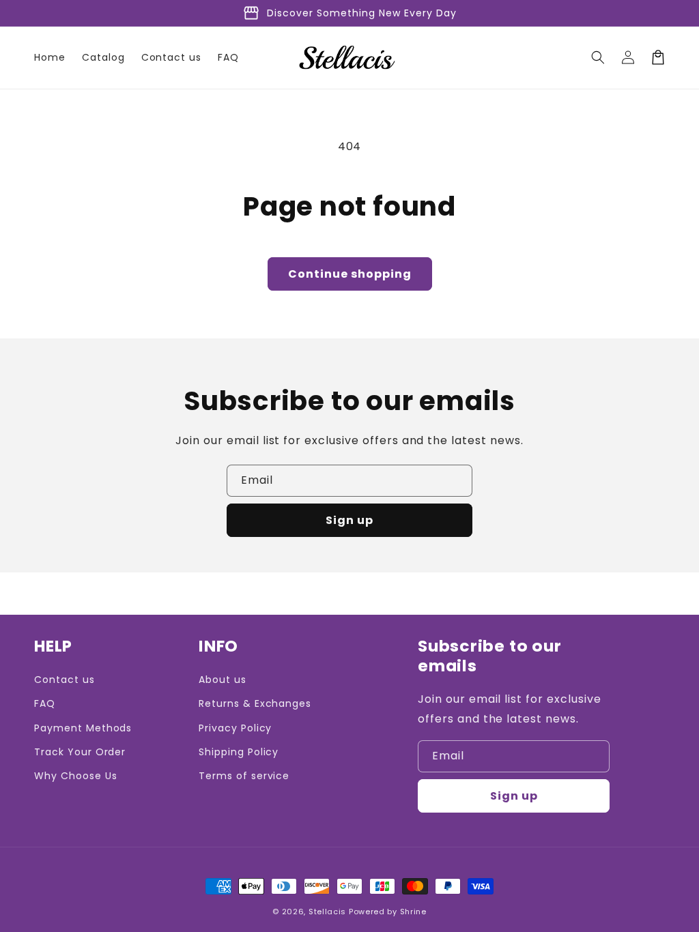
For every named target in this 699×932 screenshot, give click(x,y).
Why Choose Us (75, 776)
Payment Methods (83, 728)
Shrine (413, 911)
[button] (598, 57)
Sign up (349, 520)
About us (222, 679)
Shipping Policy (239, 752)
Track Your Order (80, 752)
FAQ (44, 703)
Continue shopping (350, 274)
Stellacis (327, 911)
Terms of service (244, 776)
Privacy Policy (235, 728)
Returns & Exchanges (255, 703)
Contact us (64, 679)
